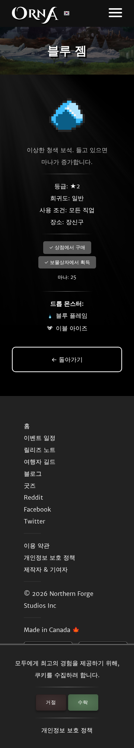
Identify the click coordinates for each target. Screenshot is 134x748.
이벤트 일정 (39, 437)
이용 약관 (37, 545)
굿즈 (30, 485)
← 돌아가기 (67, 359)
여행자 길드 (39, 461)
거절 (51, 702)
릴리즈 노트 (39, 449)
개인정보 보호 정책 (67, 730)
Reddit (33, 497)
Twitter (34, 521)
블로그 (33, 473)
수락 (83, 702)
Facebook (37, 509)
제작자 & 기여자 (46, 569)
